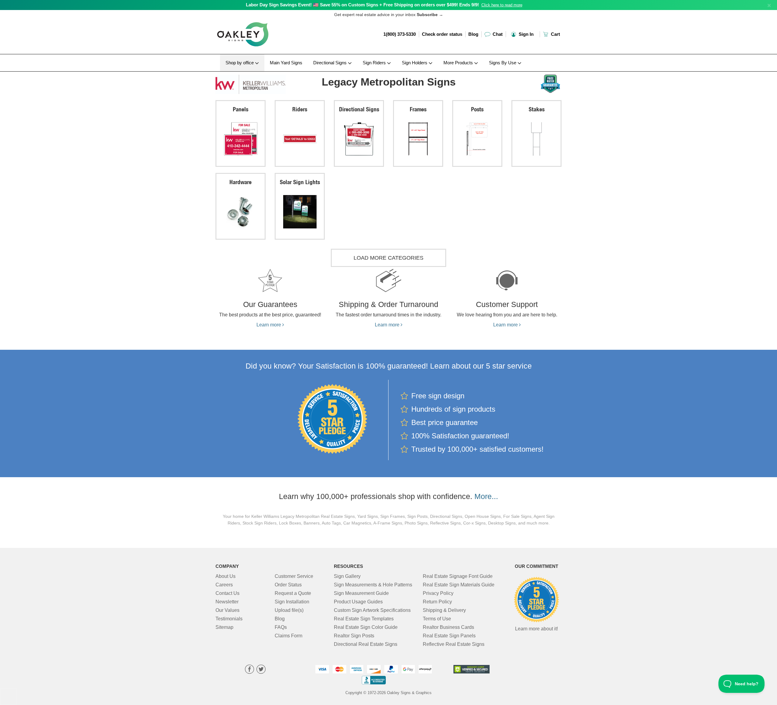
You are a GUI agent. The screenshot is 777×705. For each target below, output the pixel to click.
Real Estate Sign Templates (364, 618)
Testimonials (229, 618)
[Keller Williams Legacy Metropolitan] (255, 83)
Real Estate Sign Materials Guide (458, 584)
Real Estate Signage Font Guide (458, 576)
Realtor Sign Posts (354, 635)
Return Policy (437, 601)
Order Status (288, 584)
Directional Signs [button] (330, 62)
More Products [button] (458, 62)
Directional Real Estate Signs (365, 644)
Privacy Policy (438, 593)
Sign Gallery (347, 576)
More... (486, 496)
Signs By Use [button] (503, 62)
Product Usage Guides (358, 601)
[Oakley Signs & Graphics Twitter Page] (261, 670)
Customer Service (294, 576)
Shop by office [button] (240, 62)
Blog (473, 34)
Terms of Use (437, 618)
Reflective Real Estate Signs (453, 644)
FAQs (281, 627)
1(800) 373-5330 (399, 34)
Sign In (525, 34)
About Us (225, 576)
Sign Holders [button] (415, 62)
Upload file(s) (289, 610)
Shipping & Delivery (444, 610)
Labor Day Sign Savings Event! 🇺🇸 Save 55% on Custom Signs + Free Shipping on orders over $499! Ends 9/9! (362, 4)
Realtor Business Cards (448, 627)
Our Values (227, 610)
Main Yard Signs (286, 62)
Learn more (269, 324)
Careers (224, 584)
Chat (497, 34)
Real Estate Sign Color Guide (366, 627)
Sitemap (224, 627)
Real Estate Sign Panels (449, 635)
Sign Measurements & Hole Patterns (373, 584)
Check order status (442, 34)
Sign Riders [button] (375, 62)
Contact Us (227, 593)
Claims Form (288, 635)
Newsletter (227, 601)
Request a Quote (293, 593)
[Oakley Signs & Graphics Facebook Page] (249, 670)
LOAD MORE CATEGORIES (388, 258)
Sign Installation (292, 601)
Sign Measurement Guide (361, 593)
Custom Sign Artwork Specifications (372, 610)
